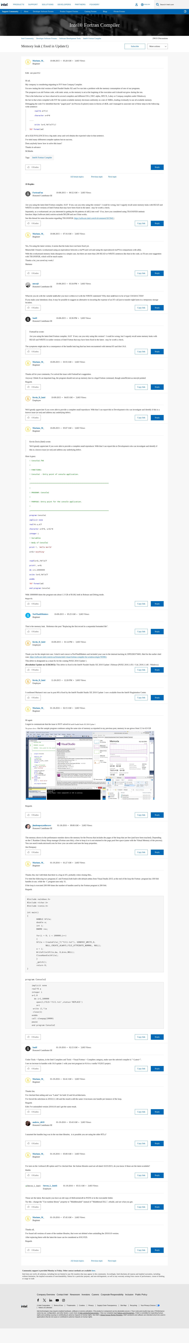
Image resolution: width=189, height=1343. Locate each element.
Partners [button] (78, 4)
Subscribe (135, 49)
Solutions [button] (46, 4)
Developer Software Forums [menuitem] (45, 11)
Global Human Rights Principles (110, 1329)
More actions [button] (155, 49)
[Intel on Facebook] (38, 1315)
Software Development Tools (74, 38)
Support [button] (32, 4)
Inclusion (130, 1309)
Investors (86, 1309)
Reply (157, 172)
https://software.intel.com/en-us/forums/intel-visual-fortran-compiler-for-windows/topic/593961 (93, 662)
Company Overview (46, 1309)
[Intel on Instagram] (63, 1315)
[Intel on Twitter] (44, 1315)
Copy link (141, 229)
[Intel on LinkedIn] (51, 1315)
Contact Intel (63, 1309)
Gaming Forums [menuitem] (95, 11)
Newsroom (75, 1309)
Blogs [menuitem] (110, 11)
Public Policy (141, 1309)
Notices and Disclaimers (125, 1327)
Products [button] (18, 4)
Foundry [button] (91, 4)
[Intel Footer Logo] (24, 1320)
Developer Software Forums (48, 38)
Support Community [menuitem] (10, 11)
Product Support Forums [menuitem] (73, 11)
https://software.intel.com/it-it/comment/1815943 (103, 223)
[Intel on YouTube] (57, 1315)
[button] (163, 64)
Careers (95, 1309)
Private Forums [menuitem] (125, 11)
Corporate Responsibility (112, 1309)
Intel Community (28, 38)
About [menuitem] (26, 11)
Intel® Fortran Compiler (30, 41)
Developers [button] (62, 4)
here (96, 1285)
